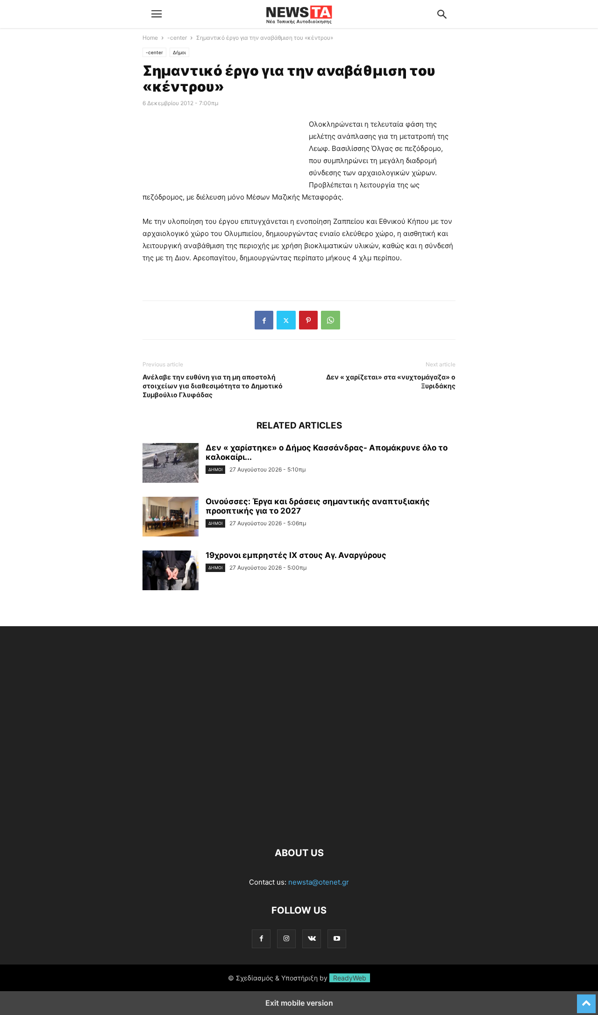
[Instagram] (286, 938)
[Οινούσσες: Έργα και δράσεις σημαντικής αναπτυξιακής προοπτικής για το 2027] (170, 518)
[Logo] (299, 824)
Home (150, 37)
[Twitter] (286, 320)
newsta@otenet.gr (318, 882)
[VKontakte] (311, 938)
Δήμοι (179, 52)
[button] (156, 14)
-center (177, 37)
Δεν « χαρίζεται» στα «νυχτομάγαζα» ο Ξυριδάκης (391, 381)
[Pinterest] (308, 320)
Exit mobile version (299, 1003)
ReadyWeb (349, 978)
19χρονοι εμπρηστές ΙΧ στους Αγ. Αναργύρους (296, 555)
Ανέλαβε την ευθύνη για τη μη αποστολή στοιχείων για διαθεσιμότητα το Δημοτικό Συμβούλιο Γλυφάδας (212, 386)
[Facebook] (264, 320)
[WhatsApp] (330, 320)
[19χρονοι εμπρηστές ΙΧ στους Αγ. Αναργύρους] (170, 571)
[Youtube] (336, 938)
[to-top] (586, 999)
